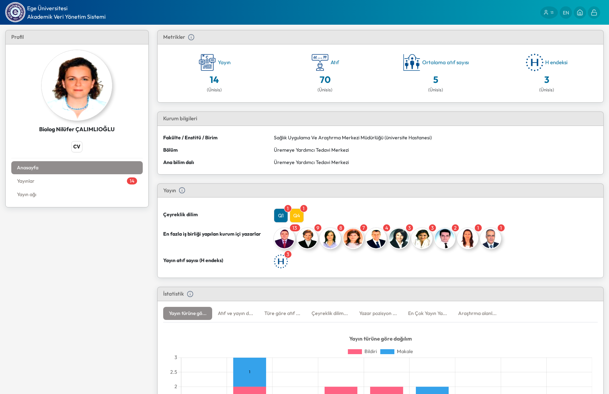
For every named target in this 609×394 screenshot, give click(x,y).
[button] (187, 313)
